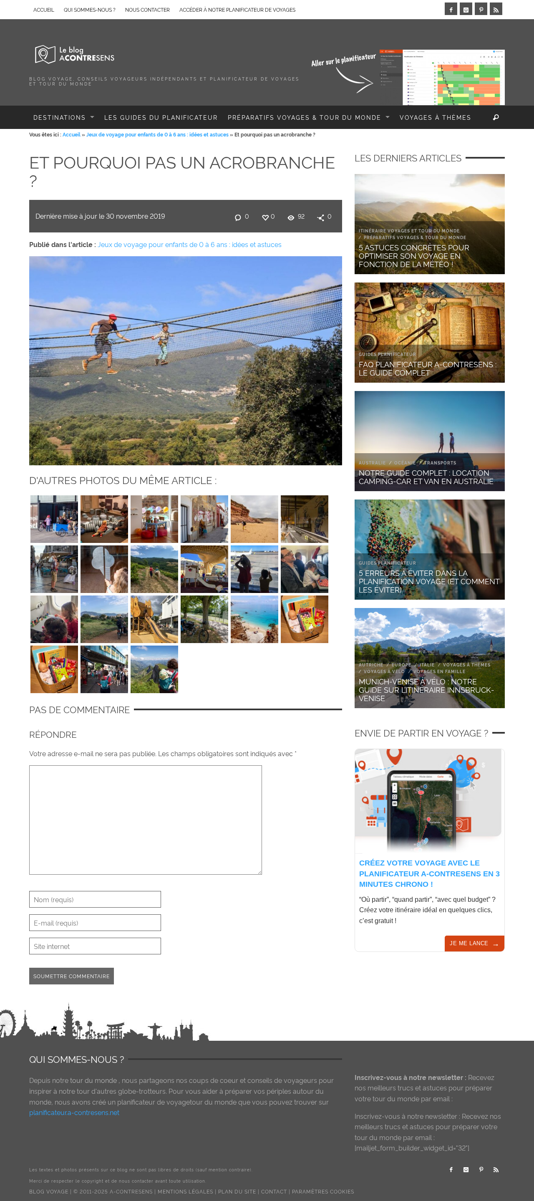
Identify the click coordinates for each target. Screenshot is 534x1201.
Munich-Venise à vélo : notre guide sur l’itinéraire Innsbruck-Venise (426, 689)
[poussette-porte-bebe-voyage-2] (154, 667)
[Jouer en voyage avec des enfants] (254, 567)
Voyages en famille (439, 671)
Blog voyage (48, 1191)
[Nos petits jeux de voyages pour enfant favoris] (305, 617)
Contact (274, 1191)
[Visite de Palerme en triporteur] (104, 617)
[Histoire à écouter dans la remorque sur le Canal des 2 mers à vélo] (204, 617)
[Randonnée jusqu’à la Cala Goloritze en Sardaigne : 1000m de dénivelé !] (254, 617)
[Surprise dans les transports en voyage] (305, 517)
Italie (427, 664)
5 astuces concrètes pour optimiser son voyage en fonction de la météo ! (414, 255)
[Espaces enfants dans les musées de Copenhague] (104, 517)
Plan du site (237, 1191)
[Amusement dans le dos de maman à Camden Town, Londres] (104, 667)
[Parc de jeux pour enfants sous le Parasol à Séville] (204, 567)
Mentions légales (185, 1191)
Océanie (405, 462)
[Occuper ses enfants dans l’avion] (54, 617)
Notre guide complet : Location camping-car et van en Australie (426, 476)
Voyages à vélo (384, 671)
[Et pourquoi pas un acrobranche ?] (185, 358)
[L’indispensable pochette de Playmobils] (305, 567)
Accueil (72, 134)
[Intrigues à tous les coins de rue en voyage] (204, 517)
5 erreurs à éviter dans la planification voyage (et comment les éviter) (429, 580)
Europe (401, 664)
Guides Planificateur (387, 354)
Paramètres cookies (323, 1191)
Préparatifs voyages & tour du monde (415, 237)
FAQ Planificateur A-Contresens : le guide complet (427, 367)
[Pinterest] (481, 9)
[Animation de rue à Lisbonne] (54, 567)
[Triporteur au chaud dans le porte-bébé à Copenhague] (54, 517)
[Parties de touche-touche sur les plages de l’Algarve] (254, 517)
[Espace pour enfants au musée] (154, 517)
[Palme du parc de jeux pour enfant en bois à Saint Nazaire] (154, 617)
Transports (440, 462)
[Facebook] (451, 9)
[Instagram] (466, 9)
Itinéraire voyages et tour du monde (409, 230)
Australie (372, 462)
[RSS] (496, 9)
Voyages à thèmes (467, 664)
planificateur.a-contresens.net (74, 1112)
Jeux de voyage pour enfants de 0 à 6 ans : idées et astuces (157, 134)
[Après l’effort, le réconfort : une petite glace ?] (104, 567)
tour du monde (93, 1080)
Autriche (371, 664)
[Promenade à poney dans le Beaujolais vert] (154, 567)
